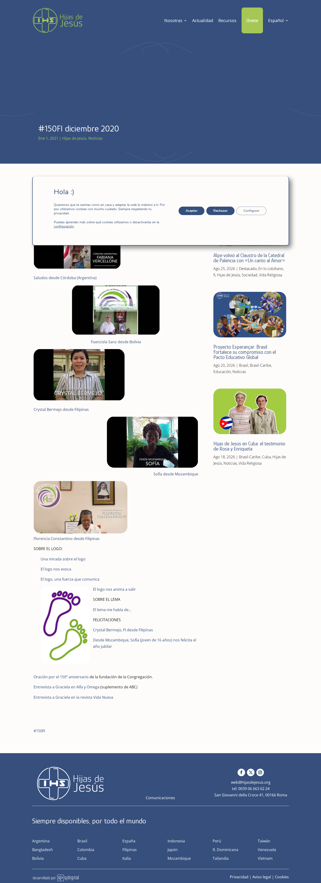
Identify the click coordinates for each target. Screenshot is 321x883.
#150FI (39, 730)
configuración (64, 226)
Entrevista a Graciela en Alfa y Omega (66, 687)
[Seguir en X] (250, 772)
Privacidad (239, 876)
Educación (222, 371)
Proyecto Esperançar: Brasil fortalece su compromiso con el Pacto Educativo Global (244, 352)
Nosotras (173, 20)
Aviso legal (261, 876)
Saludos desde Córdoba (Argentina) (65, 277)
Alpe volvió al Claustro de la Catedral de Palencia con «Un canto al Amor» (249, 257)
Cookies (282, 876)
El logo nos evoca (56, 569)
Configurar (251, 210)
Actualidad (202, 20)
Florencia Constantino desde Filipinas (67, 538)
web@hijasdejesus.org (250, 782)
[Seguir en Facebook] (241, 772)
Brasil (243, 365)
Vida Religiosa (270, 275)
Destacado (248, 268)
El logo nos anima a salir (114, 589)
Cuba (266, 456)
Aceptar (191, 210)
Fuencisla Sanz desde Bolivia (116, 341)
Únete (252, 20)
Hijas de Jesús (74, 138)
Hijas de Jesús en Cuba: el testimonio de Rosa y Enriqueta (249, 446)
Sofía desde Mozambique (175, 474)
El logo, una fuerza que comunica (70, 579)
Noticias (95, 138)
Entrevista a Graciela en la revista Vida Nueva (73, 697)
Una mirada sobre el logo (63, 559)
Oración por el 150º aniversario (61, 676)
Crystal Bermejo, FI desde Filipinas (123, 629)
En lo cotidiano (270, 268)
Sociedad (249, 275)
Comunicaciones (160, 797)
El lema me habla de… (112, 609)
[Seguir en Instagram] (260, 772)
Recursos (227, 20)
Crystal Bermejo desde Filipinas (61, 409)
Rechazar (220, 210)
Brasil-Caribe (260, 365)
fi (214, 275)
